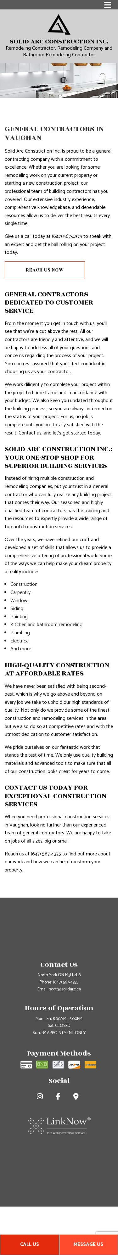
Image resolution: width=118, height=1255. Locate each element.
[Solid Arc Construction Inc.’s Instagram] (41, 1097)
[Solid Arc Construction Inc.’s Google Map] (77, 1097)
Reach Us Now (45, 270)
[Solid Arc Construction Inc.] (59, 24)
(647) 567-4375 (65, 982)
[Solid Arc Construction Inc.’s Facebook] (59, 1097)
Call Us (29, 1244)
